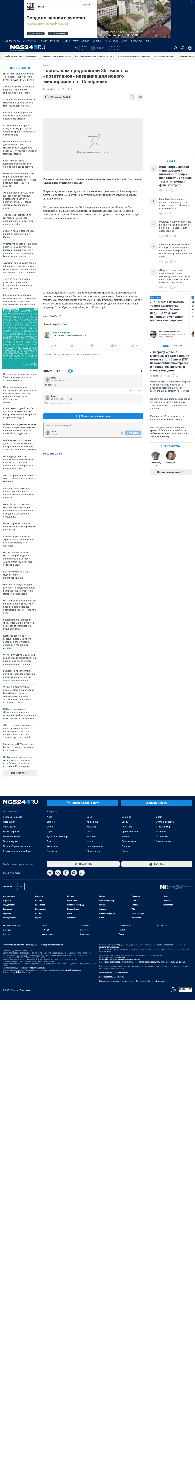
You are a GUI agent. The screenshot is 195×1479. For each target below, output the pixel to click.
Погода (43, 41)
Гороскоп (97, 41)
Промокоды (136, 41)
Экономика (162, 836)
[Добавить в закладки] (132, 97)
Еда (49, 841)
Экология (161, 831)
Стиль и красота (165, 821)
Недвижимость (11, 41)
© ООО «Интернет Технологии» (17, 990)
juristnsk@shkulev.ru (72, 970)
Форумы (54, 41)
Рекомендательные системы (111, 977)
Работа (125, 836)
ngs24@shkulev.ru (37, 968)
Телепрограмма (70, 41)
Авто (49, 817)
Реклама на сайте (12, 817)
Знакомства (30, 41)
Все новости (20, 68)
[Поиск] (175, 48)
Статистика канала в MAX (17, 851)
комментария (60, 97)
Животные (53, 846)
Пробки (98, 48)
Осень (125, 821)
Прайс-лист (9, 821)
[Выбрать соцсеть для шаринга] (140, 97)
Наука (90, 841)
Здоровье (52, 851)
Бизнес (51, 821)
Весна (50, 826)
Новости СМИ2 (52, 453)
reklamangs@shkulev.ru (109, 947)
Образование (94, 851)
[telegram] (50, 873)
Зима (89, 817)
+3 (131, 409)
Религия (126, 846)
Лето (89, 831)
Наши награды (11, 831)
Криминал (92, 821)
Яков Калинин (61, 332)
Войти (54, 434)
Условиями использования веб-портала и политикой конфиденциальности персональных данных (142, 962)
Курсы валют (112, 41)
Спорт (159, 817)
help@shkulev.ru (23, 972)
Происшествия (130, 831)
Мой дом (91, 836)
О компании (9, 826)
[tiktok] (82, 873)
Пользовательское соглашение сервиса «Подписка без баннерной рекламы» (132, 981)
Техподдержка (10, 841)
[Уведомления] (182, 48)
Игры (148, 41)
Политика (127, 826)
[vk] (58, 873)
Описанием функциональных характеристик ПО (120, 960)
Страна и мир (163, 826)
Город (50, 831)
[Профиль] (190, 48)
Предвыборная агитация (16, 846)
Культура (91, 826)
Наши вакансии (11, 836)
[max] (74, 873)
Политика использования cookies (114, 973)
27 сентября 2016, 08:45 (53, 89)
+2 (131, 390)
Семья (125, 851)
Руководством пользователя (112, 958)
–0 (139, 390)
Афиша (85, 41)
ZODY (124, 41)
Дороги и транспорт (57, 836)
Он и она (126, 817)
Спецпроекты (163, 841)
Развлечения (129, 841)
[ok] (66, 873)
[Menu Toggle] (5, 48)
